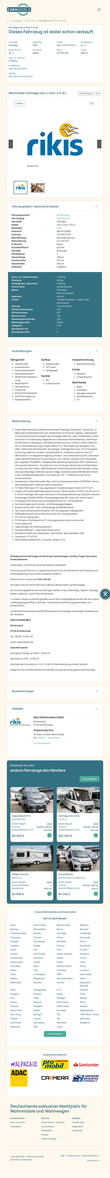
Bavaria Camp (63, 925)
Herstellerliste (47, 1126)
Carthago (61, 933)
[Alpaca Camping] (24, 1064)
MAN (59, 974)
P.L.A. (59, 989)
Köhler (13, 970)
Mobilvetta (15, 982)
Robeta (83, 1006)
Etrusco (61, 945)
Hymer (83, 957)
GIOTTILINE (39, 953)
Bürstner (84, 929)
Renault (37, 1002)
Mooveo (38, 982)
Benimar (14, 929)
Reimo (13, 1002)
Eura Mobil (85, 945)
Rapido (83, 997)
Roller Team (16, 1010)
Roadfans (38, 1006)
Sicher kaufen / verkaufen (53, 1122)
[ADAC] (19, 1077)
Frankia (14, 953)
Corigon (14, 941)
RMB (36, 997)
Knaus (83, 966)
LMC (36, 970)
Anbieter (17, 708)
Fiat (35, 949)
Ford (59, 949)
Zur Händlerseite (42, 743)
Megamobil (39, 978)
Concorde (85, 937)
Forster (83, 949)
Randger (61, 997)
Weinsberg (39, 1022)
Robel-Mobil (63, 1006)
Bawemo (84, 925)
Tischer (14, 1018)
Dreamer (14, 945)
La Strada (61, 970)
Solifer (37, 1010)
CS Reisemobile (18, 933)
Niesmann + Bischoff (86, 984)
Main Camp (85, 974)
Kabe (36, 966)
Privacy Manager (49, 1138)
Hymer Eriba (16, 962)
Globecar (84, 953)
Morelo (60, 982)
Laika (12, 974)
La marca (84, 970)
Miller (83, 978)
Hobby (60, 957)
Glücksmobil (16, 957)
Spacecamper (87, 1010)
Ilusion (37, 962)
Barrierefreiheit (90, 1155)
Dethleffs (61, 941)
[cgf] (86, 1077)
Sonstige (61, 1010)
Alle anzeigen (89, 778)
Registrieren (77, 1126)
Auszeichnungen (23, 691)
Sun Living (15, 1014)
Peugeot (14, 993)
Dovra (83, 941)
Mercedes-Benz (65, 978)
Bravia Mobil (40, 929)
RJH (12, 997)
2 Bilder (19, 103)
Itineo (60, 962)
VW (58, 1018)
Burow (60, 929)
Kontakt (45, 1134)
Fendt (13, 949)
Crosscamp (39, 941)
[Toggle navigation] (99, 10)
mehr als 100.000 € (18, 68)
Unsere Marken (55, 1033)
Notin (13, 989)
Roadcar (14, 1006)
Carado (37, 933)
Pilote (60, 993)
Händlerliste (46, 1130)
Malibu (13, 978)
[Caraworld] (19, 9)
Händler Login (78, 1122)
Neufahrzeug (63, 214)
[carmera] (55, 1077)
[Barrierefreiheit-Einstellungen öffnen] (105, 594)
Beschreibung (21, 421)
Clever (60, 937)
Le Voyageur (40, 974)
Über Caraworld (17, 1122)
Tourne (37, 1018)
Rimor (83, 1002)
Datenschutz (74, 1155)
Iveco (82, 962)
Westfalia (61, 1022)
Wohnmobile (63, 218)
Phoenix (38, 993)
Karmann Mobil (64, 966)
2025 (59, 227)
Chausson (15, 937)
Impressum (92, 1160)
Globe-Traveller (64, 953)
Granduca (38, 957)
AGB (62, 1155)
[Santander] (86, 1064)
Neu (98, 93)
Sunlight (38, 1014)
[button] (11, 144)
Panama (84, 989)
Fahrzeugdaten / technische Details (35, 206)
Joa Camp (15, 966)
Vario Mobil (15, 1022)
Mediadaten (15, 1126)
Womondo (15, 1026)
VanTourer (85, 1018)
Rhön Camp (62, 1002)
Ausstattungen (22, 351)
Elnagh (37, 945)
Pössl (82, 993)
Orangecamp (40, 989)
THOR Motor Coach (89, 1014)
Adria (13, 925)
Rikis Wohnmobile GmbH (21, 76)
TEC (59, 1014)
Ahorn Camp (40, 925)
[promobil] (55, 1064)
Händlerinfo (77, 1130)
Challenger (85, 933)
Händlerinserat (86, 93)
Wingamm (85, 1022)
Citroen (37, 937)
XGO (36, 1026)
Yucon (60, 1026)
